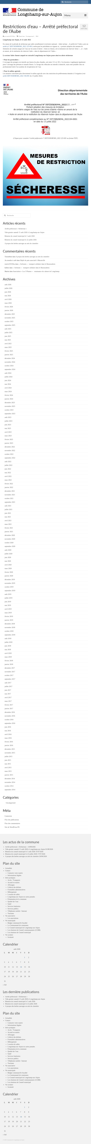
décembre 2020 (10, 535)
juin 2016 (8, 727)
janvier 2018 (9, 664)
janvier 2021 (9, 532)
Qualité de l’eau (13, 901)
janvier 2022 (9, 487)
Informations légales (14, 875)
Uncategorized (30, 36)
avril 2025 (8, 344)
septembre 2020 (10, 546)
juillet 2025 (8, 332)
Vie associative (10, 916)
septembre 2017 (10, 679)
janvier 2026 (9, 310)
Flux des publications (12, 820)
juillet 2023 (8, 421)
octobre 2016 (9, 720)
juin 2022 (8, 469)
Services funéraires (14, 906)
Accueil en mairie (13, 882)
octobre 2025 (9, 321)
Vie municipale (10, 921)
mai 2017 (8, 694)
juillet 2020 (8, 554)
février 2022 (9, 484)
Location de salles (14, 894)
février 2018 (9, 661)
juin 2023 (8, 425)
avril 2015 (8, 767)
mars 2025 (8, 347)
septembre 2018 (10, 635)
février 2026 (9, 307)
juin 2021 (8, 513)
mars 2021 (8, 524)
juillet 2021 (8, 509)
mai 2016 (8, 731)
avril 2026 (8, 299)
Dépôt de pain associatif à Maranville (32, 260)
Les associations (13, 918)
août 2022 (8, 461)
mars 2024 (8, 391)
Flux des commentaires (12, 823)
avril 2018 (8, 653)
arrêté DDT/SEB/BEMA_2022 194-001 (16, 76)
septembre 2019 (10, 591)
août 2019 (8, 594)
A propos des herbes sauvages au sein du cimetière (21, 243)
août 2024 (8, 373)
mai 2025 (8, 340)
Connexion (8, 816)
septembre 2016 (10, 723)
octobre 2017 (9, 675)
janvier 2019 (9, 620)
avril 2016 (8, 734)
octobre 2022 (9, 454)
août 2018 (8, 638)
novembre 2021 (10, 495)
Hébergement (12, 892)
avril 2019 (8, 609)
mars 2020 (8, 568)
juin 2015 (8, 760)
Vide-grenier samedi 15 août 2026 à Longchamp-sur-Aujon (24, 232)
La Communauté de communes (18, 925)
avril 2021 (8, 520)
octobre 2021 (9, 498)
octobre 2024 (9, 366)
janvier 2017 (9, 708)
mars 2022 (8, 480)
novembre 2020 (10, 539)
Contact (7, 871)
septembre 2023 (10, 414)
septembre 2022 (10, 458)
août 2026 (8, 285)
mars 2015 (8, 771)
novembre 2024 (10, 362)
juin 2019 (8, 602)
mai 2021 (8, 517)
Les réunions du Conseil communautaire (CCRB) (24, 930)
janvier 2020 (9, 576)
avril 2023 (8, 432)
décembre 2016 (10, 712)
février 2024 (9, 395)
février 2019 (9, 616)
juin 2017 (8, 690)
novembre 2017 (10, 672)
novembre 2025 (10, 318)
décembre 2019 (10, 579)
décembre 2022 (10, 447)
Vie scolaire (9, 935)
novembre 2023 (10, 406)
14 (21, 967)
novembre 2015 (10, 753)
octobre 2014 (9, 786)
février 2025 (9, 351)
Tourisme (11, 913)
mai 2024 (8, 384)
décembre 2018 (10, 624)
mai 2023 (8, 428)
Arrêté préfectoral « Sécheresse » (16, 229)
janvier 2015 (9, 775)
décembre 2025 (10, 314)
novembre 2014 (10, 782)
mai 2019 (8, 605)
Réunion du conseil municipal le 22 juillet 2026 (20, 240)
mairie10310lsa (10, 36)
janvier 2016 (9, 745)
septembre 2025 (10, 325)
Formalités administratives (16, 890)
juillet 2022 (8, 465)
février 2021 (9, 528)
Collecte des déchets (14, 887)
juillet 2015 (8, 756)
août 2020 (8, 550)
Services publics (13, 909)
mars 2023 (8, 436)
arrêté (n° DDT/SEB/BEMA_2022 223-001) (18, 46)
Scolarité (11, 937)
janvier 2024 (9, 399)
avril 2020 (8, 565)
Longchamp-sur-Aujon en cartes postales (21, 897)
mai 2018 (8, 649)
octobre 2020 (9, 543)
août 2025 (8, 329)
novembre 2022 (10, 450)
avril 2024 (8, 388)
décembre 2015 (10, 749)
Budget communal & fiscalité (17, 923)
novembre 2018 (10, 627)
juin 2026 (8, 292)
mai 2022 (8, 473)
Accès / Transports (14, 880)
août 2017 (8, 683)
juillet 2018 (8, 642)
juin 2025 (8, 336)
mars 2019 (8, 613)
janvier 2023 (9, 443)
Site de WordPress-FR (12, 827)
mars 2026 (8, 303)
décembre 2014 (10, 779)
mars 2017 (8, 701)
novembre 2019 (10, 583)
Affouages (11, 885)
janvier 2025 (9, 355)
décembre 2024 (10, 358)
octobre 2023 (9, 410)
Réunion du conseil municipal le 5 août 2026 (20, 236)
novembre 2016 (10, 716)
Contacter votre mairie (15, 873)
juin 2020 (8, 557)
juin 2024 (8, 380)
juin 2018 (8, 646)
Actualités (8, 868)
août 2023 (8, 417)
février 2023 (9, 439)
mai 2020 (8, 561)
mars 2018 (8, 657)
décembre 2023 (10, 402)
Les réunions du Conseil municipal (19, 932)
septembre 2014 (10, 790)
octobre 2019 (9, 587)
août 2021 (8, 506)
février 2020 (9, 572)
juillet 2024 (8, 377)
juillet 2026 (8, 288)
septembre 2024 (10, 369)
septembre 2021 (10, 502)
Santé (9, 904)
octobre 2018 (9, 631)
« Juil (5, 985)
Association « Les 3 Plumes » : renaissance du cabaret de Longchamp (36, 271)
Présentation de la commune (17, 899)
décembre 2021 (10, 491)
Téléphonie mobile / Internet (17, 911)
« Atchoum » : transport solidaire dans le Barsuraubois (37, 264)
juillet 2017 (8, 686)
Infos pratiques (10, 878)
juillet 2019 (8, 598)
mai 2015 (8, 764)
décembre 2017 (10, 668)
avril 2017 (8, 697)
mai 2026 (8, 296)
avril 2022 (8, 476)
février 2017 (9, 705)
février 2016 (9, 742)
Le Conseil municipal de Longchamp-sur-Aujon (24, 928)
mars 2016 (8, 738)
